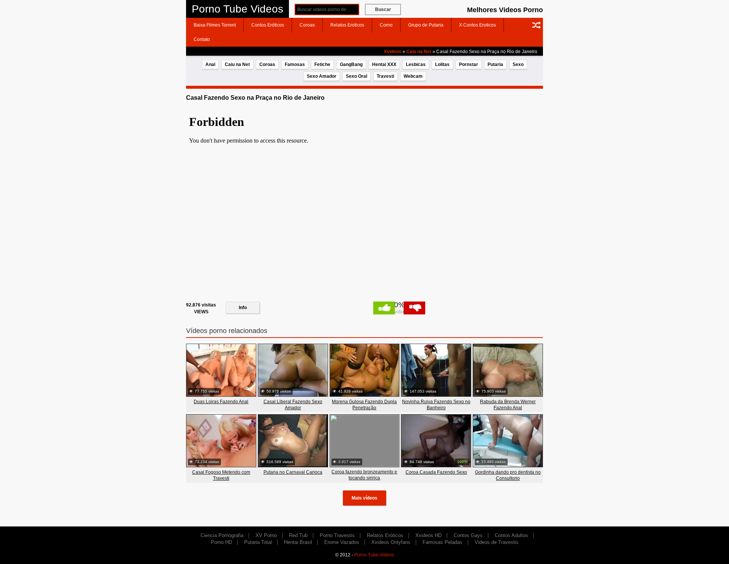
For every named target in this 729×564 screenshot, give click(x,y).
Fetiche (322, 64)
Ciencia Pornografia (221, 535)
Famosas (295, 64)
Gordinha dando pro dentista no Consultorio (508, 475)
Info (243, 307)
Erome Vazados (341, 542)
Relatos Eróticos (385, 535)
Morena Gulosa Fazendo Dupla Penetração (364, 404)
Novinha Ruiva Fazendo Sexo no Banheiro (436, 404)
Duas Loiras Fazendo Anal (221, 401)
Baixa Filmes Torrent (215, 25)
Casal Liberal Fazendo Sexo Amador (293, 404)
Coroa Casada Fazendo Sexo (436, 472)
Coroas (307, 25)
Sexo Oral (356, 76)
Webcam (413, 76)
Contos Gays (468, 535)
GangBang (351, 64)
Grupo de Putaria (425, 25)
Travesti (385, 76)
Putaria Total (258, 542)
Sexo (518, 64)
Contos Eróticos (267, 25)
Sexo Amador (321, 76)
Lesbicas (416, 64)
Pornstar (468, 64)
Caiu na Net (418, 51)
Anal (210, 64)
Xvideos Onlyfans (390, 542)
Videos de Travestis (497, 542)
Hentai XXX (384, 64)
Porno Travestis (337, 535)
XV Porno (266, 535)
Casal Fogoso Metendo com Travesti (221, 475)
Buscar (383, 9)
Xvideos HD (428, 535)
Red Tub (298, 535)
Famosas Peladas (442, 542)
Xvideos (392, 51)
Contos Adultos (511, 535)
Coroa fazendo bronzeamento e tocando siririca (364, 475)
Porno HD (221, 542)
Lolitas (442, 64)
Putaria (495, 64)
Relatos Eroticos (347, 25)
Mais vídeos (364, 498)
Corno (386, 25)
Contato (202, 39)
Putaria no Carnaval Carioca (293, 472)
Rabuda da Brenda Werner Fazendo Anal (508, 404)
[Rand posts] (536, 25)
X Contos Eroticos (477, 25)
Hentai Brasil (298, 542)
